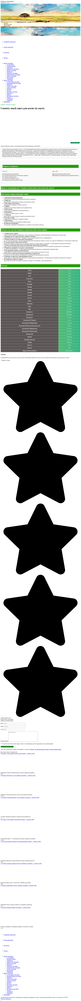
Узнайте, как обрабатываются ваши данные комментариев (45, 749)
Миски (9, 94)
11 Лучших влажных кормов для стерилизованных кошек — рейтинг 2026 (21, 841)
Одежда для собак (12, 86)
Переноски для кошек (13, 69)
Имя (2, 723)
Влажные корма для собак (14, 83)
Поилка (9, 97)
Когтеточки (10, 77)
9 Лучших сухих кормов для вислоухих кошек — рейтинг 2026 (18, 753)
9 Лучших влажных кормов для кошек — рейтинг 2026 (15, 907)
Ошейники (10, 79)
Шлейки (9, 89)
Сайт (2, 729)
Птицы (6, 58)
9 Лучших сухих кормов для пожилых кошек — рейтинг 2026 (17, 819)
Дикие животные (8, 47)
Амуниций (10, 99)
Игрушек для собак (12, 91)
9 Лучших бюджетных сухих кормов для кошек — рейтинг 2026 (18, 775)
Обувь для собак (11, 87)
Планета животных (6, 18)
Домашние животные (10, 41)
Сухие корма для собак (13, 81)
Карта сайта (7, 26)
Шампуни (9, 71)
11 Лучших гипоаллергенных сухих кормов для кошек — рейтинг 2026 (20, 797)
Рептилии (6, 52)
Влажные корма (11, 66)
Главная (6, 23)
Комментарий (4, 741)
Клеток (9, 90)
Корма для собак (8, 80)
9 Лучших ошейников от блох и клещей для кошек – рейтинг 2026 (18, 885)
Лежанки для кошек (12, 73)
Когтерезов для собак (12, 96)
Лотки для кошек (11, 76)
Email (3, 726)
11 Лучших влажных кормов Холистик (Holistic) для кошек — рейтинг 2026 (21, 863)
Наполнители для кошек (13, 74)
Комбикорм (7, 101)
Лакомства (10, 67)
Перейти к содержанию (7, 1)
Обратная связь (8, 24)
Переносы (9, 93)
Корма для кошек (8, 63)
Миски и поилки (11, 70)
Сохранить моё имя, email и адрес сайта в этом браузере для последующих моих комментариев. (27, 743)
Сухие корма (10, 64)
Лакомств (9, 100)
